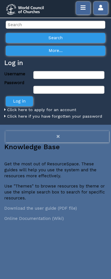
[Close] (57, 136)
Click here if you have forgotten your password (54, 116)
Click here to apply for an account (41, 109)
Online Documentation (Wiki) (34, 218)
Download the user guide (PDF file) (40, 208)
